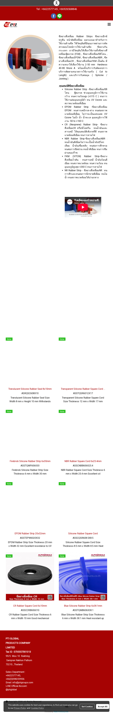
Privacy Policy (20, 708)
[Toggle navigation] (109, 24)
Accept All (102, 706)
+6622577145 (13, 675)
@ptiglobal (11, 689)
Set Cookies (87, 706)
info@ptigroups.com (22, 682)
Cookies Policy (37, 708)
